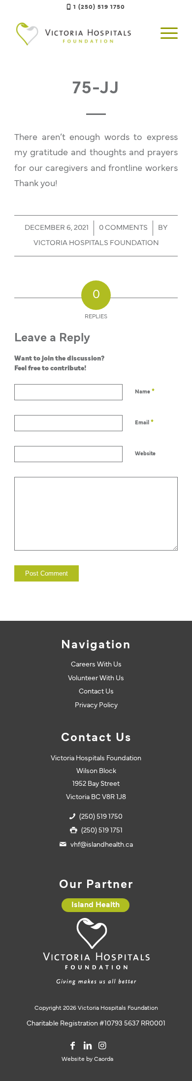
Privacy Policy (96, 705)
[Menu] (164, 34)
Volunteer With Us (96, 678)
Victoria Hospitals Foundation (96, 243)
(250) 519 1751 (102, 831)
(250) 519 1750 (101, 817)
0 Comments (123, 228)
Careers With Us (96, 665)
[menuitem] (164, 34)
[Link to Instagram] (102, 1045)
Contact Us (96, 692)
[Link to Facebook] (72, 1045)
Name (145, 392)
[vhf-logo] (79, 34)
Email (144, 423)
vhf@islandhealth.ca (101, 845)
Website (145, 453)
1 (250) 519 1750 (99, 7)
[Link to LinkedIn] (87, 1045)
